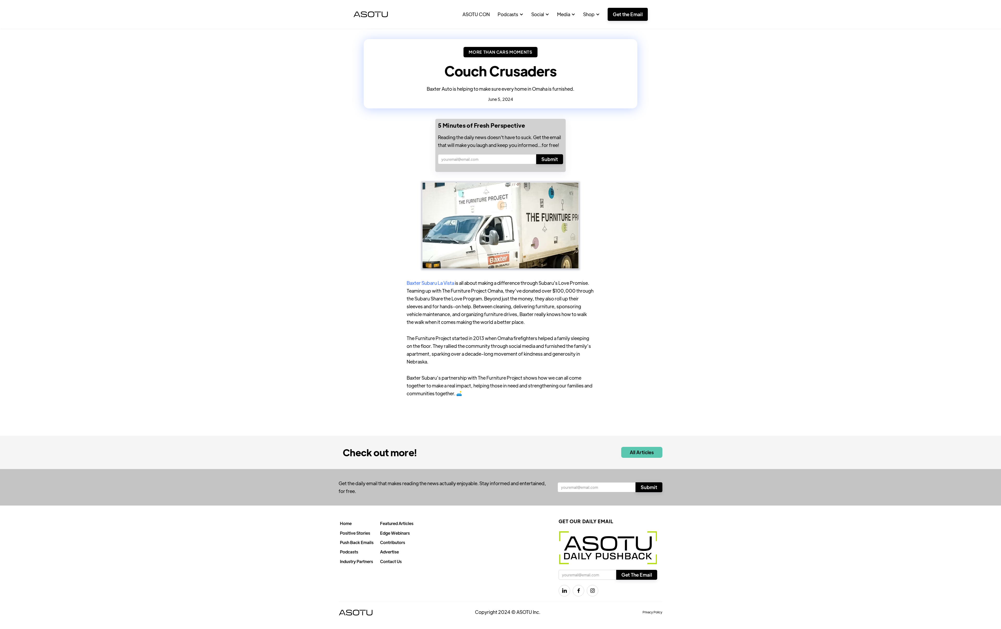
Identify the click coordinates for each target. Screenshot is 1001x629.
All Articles (642, 452)
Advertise (389, 551)
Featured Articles (396, 523)
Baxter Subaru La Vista (430, 283)
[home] (370, 14)
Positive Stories (355, 533)
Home (346, 523)
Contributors (392, 542)
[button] (510, 14)
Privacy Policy (652, 612)
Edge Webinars (395, 533)
